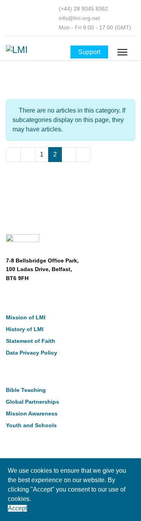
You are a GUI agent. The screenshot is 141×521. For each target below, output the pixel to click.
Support (89, 52)
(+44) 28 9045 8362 (83, 8)
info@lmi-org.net (79, 18)
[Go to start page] (13, 154)
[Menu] (122, 52)
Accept (17, 508)
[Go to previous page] (27, 154)
